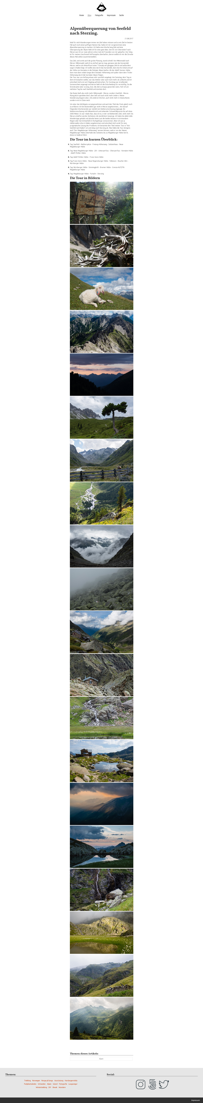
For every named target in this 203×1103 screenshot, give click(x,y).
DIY (50, 1087)
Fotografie (99, 15)
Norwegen (36, 1081)
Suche (121, 15)
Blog (89, 15)
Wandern (62, 1087)
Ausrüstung (58, 1081)
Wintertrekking (41, 1087)
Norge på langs (47, 1081)
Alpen (101, 1059)
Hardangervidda (71, 1081)
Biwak (55, 1087)
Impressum (111, 15)
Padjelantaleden (30, 1084)
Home (81, 15)
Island (55, 1084)
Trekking (27, 1081)
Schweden (42, 1084)
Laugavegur (73, 1084)
